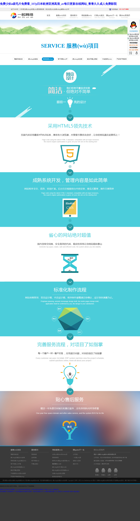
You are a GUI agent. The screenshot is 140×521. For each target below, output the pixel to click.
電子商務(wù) (35, 460)
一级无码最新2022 (38, 491)
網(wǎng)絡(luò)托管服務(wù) (60, 470)
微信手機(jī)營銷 (92, 59)
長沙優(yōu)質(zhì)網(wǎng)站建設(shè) (14, 480)
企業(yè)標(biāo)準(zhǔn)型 (59, 454)
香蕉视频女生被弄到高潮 (24, 491)
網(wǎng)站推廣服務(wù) (77, 59)
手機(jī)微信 (34, 464)
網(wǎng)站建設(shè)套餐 (33, 59)
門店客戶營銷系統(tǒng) (122, 59)
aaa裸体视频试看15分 (50, 491)
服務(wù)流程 (77, 460)
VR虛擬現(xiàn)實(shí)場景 (107, 59)
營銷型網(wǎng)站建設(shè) (48, 59)
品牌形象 (34, 457)
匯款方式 (75, 464)
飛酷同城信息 (18, 59)
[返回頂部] (137, 53)
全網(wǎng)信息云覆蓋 (58, 473)
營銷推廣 (34, 454)
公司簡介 (75, 454)
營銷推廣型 (55, 457)
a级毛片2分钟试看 (63, 491)
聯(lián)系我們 (99, 450)
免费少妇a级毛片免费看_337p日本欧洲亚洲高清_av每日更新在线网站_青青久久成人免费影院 (58, 3)
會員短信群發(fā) (57, 476)
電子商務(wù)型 (56, 464)
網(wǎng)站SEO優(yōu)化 (59, 467)
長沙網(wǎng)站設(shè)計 (32, 480)
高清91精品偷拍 (74, 491)
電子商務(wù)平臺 (62, 59)
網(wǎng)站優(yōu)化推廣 (60, 480)
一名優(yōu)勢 (77, 457)
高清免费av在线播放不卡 (8, 491)
